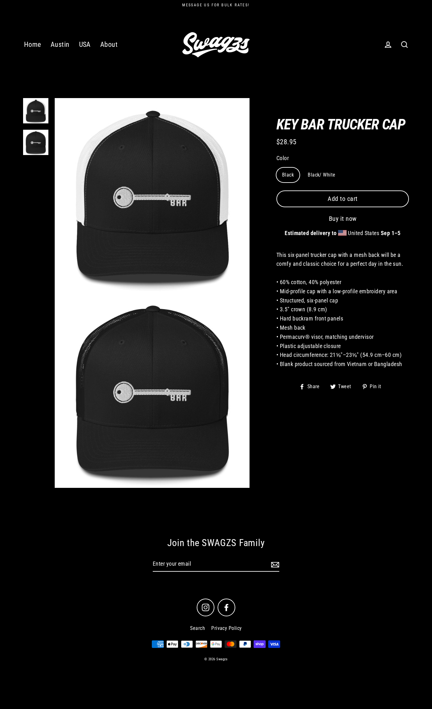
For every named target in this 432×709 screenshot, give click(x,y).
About (109, 44)
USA (85, 44)
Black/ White (321, 175)
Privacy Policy (226, 628)
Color (282, 158)
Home (32, 44)
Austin (60, 44)
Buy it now (343, 218)
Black (288, 175)
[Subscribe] (274, 564)
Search (197, 628)
